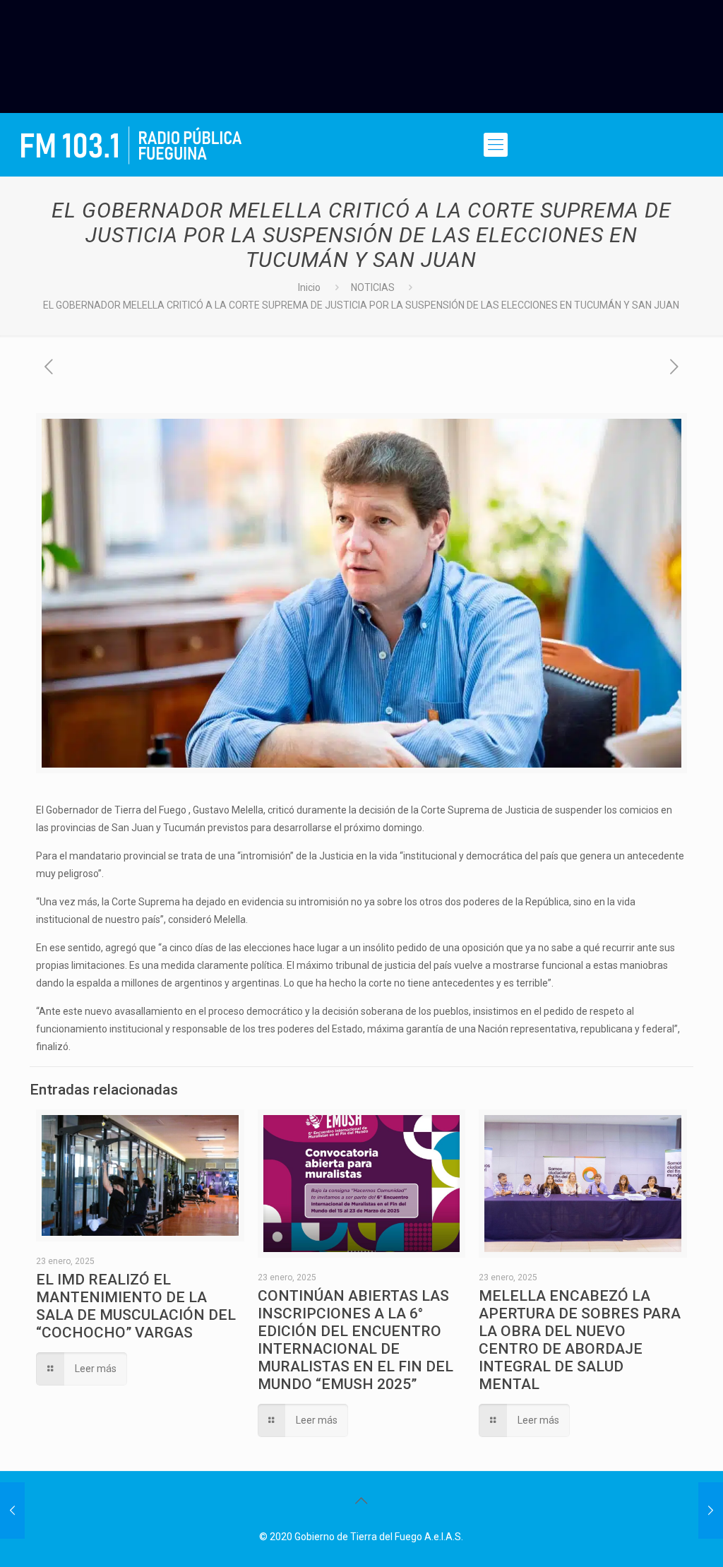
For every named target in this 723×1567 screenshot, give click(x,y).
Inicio (309, 287)
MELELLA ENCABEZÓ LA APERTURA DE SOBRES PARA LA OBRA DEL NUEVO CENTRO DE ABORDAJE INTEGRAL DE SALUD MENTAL (580, 1340)
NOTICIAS (373, 287)
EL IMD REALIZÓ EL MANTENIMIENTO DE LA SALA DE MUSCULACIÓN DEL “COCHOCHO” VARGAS (136, 1306)
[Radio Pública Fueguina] (131, 145)
